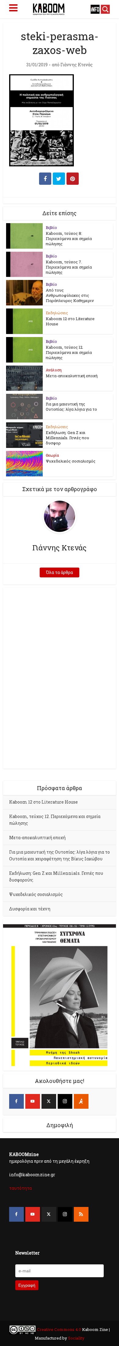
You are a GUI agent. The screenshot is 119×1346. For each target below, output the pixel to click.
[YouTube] (32, 1101)
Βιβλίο (51, 227)
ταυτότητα (20, 1188)
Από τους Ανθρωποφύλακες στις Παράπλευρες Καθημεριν (70, 295)
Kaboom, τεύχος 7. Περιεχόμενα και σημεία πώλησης (69, 267)
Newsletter (27, 1253)
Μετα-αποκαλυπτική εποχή (72, 375)
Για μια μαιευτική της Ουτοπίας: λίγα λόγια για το (71, 406)
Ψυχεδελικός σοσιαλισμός (71, 461)
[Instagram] (65, 1101)
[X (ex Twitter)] (48, 1101)
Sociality (76, 1338)
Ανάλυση (54, 369)
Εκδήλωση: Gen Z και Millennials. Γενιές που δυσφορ (67, 438)
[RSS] (81, 1214)
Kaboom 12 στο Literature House (70, 321)
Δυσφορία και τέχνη (29, 909)
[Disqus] (59, 677)
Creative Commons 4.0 (59, 1329)
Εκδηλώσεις (57, 312)
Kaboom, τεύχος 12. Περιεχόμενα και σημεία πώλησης (69, 352)
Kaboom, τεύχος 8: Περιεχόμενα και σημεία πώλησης (69, 238)
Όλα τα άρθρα (59, 572)
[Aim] (81, 1101)
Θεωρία (52, 455)
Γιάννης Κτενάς (76, 65)
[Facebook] (16, 1101)
